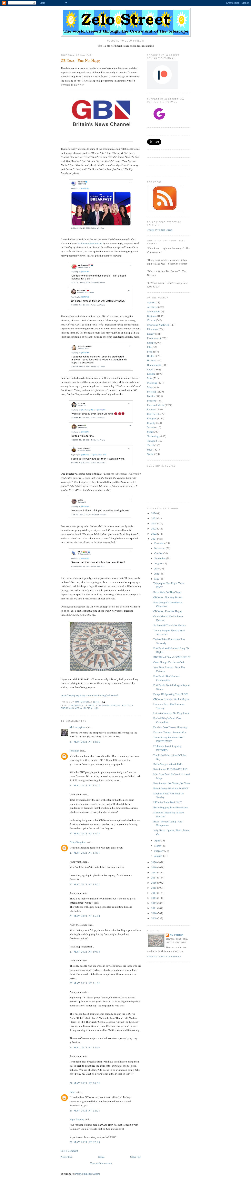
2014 (154, 893)
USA (96, 708)
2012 (154, 903)
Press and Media (71, 708)
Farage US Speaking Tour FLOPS (170, 694)
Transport (152, 440)
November (160, 548)
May (157, 578)
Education (102, 705)
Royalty (151, 423)
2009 (154, 918)
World (150, 454)
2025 (154, 518)
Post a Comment (69, 1150)
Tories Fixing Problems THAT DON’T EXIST (169, 739)
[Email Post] (103, 702)
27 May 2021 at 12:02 (85, 741)
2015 (154, 887)
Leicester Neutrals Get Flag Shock (171, 713)
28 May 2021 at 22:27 (85, 1110)
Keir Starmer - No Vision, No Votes (171, 783)
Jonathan (74, 750)
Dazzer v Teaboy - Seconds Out (169, 732)
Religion (151, 418)
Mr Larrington (77, 727)
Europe (116, 705)
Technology (153, 436)
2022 (154, 533)
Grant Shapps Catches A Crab (169, 662)
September (160, 558)
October (158, 553)
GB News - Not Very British (167, 597)
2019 (154, 867)
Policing (151, 391)
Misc (149, 378)
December (160, 543)
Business (77, 705)
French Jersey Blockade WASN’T (170, 788)
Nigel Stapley (77, 1119)
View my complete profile (164, 956)
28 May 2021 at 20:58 (85, 1083)
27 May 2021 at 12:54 (85, 833)
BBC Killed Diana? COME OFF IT (171, 657)
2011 (154, 908)
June (157, 573)
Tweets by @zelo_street (159, 229)
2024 (154, 523)
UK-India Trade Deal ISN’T (167, 802)
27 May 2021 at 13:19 (85, 852)
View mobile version (101, 1163)
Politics (127, 705)
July (156, 568)
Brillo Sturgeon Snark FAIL (167, 764)
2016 (154, 882)
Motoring (152, 382)
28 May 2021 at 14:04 (85, 1047)
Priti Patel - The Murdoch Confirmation (166, 678)
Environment (154, 338)
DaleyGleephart (78, 842)
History (151, 360)
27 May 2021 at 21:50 (85, 983)
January (158, 856)
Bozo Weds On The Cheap (167, 592)
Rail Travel (153, 414)
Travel (150, 445)
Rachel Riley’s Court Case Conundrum (167, 720)
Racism (88, 708)
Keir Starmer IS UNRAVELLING (170, 769)
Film (149, 347)
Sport (150, 431)
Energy (151, 333)
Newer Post (67, 1157)
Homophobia (154, 365)
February (159, 850)
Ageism (151, 302)
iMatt (72, 1092)
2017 (154, 877)
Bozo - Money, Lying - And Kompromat (167, 823)
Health (150, 356)
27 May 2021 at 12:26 (85, 785)
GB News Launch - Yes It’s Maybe (171, 699)
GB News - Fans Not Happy (167, 611)
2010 (154, 913)
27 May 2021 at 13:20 (85, 884)
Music (150, 387)
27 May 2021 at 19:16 (85, 951)
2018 (154, 872)
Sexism (151, 427)
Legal (150, 369)
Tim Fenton (177, 935)
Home (101, 1157)
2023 (154, 528)
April (157, 840)
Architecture (153, 311)
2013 (154, 898)
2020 (154, 862)
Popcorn (151, 400)
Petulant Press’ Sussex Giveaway (170, 727)
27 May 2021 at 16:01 (85, 916)
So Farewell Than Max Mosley (169, 625)
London (151, 373)
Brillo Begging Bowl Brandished (170, 807)
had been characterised (90, 243)
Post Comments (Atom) (87, 1173)
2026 (154, 513)
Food (150, 351)
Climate (90, 705)
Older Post (135, 1157)
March (158, 845)
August (158, 563)
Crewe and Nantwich (158, 324)
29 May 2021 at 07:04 (85, 1142)
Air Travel (152, 307)
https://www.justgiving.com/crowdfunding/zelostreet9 (89, 695)
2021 (154, 538)
